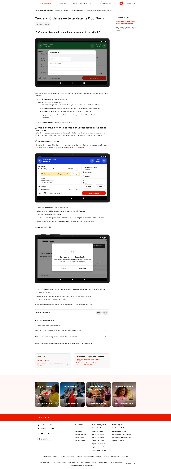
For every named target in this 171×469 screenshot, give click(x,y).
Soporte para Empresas (98, 443)
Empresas (79, 456)
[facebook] (42, 434)
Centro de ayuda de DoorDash (44, 10)
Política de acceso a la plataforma (100, 462)
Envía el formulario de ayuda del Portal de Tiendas (49, 364)
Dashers (55, 456)
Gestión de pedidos (77, 10)
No (106, 312)
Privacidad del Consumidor (59, 462)
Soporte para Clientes (98, 434)
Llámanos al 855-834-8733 (84, 365)
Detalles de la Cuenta (98, 428)
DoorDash (132, 463)
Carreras (106, 456)
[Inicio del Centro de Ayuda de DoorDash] (36, 3)
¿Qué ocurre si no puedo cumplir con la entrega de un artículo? (125, 22)
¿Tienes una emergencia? (99, 450)
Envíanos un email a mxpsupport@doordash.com (46, 361)
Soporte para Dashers (98, 437)
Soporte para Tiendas (61, 10)
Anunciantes (70, 456)
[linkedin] (49, 434)
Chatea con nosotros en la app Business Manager (88, 360)
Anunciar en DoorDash (118, 440)
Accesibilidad (78, 431)
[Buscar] (121, 3)
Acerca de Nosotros (80, 428)
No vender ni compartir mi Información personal (81, 465)
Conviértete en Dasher (118, 428)
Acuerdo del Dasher (85, 462)
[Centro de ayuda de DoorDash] (42, 417)
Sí (100, 312)
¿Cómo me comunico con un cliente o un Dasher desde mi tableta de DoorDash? (126, 28)
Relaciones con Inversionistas (92, 456)
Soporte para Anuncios (98, 447)
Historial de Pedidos (97, 431)
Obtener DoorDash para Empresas (122, 437)
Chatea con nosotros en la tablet (86, 363)
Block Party (124, 456)
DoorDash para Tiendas (119, 431)
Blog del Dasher (79, 437)
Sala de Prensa (115, 456)
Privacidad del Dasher (73, 462)
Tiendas (62, 456)
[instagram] (46, 434)
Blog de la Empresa (80, 434)
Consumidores (47, 456)
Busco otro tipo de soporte (81, 3)
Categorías (62, 3)
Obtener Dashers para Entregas (121, 434)
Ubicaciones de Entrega (116, 462)
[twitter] (38, 434)
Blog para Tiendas (80, 440)
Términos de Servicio (45, 462)
